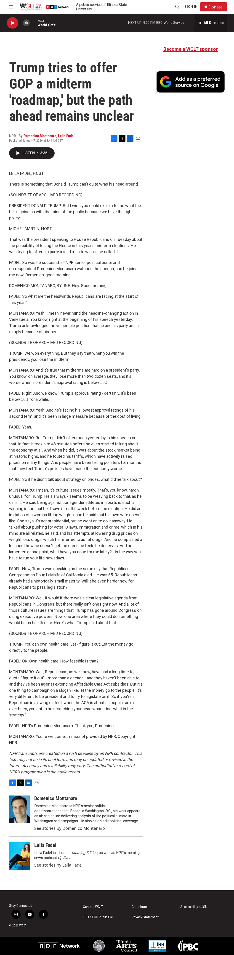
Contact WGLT (93, 907)
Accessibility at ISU (193, 907)
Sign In (191, 6)
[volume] (26, 23)
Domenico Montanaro (40, 135)
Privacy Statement (145, 917)
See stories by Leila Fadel (58, 865)
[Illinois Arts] (126, 946)
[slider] (33, 22)
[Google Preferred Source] (191, 82)
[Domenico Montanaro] (19, 809)
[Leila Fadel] (19, 856)
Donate (215, 7)
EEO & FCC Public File (98, 917)
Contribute (139, 907)
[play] (12, 23)
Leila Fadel (66, 135)
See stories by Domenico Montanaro (69, 828)
